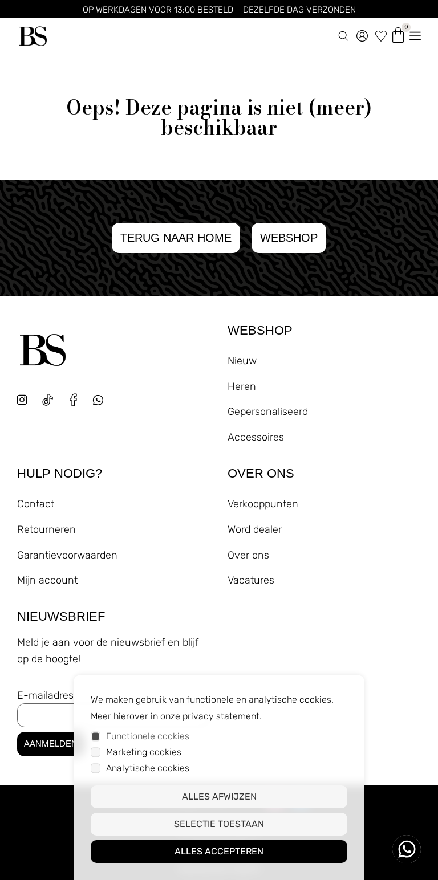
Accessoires (256, 437)
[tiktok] (47, 400)
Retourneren (46, 529)
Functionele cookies (147, 736)
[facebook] (73, 400)
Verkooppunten (263, 504)
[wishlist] (381, 34)
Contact (35, 504)
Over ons (248, 555)
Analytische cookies (147, 768)
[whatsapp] (102, 404)
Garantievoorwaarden (67, 555)
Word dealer (255, 529)
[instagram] (22, 400)
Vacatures (251, 580)
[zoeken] (343, 33)
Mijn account (47, 580)
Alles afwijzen (219, 796)
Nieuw (242, 361)
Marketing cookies (143, 752)
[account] (362, 34)
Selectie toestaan (219, 823)
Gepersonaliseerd (268, 411)
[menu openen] (415, 34)
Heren (242, 386)
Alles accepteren (219, 851)
